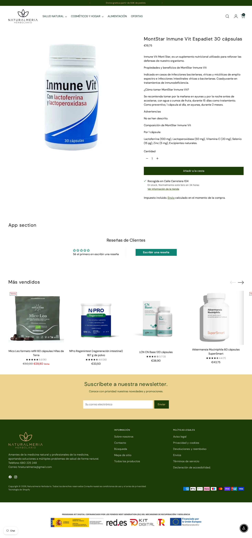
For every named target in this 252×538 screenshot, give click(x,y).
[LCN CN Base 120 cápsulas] (156, 319)
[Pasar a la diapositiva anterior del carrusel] (233, 282)
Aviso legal (180, 436)
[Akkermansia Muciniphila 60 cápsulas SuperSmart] (216, 318)
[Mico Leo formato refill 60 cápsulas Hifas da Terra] (36, 318)
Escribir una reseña (156, 252)
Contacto (120, 443)
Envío (171, 198)
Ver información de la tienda (163, 188)
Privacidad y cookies (186, 443)
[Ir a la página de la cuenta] (234, 16)
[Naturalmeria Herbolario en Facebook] (10, 477)
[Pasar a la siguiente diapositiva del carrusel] (241, 282)
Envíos (177, 455)
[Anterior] (90, 3)
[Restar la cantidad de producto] (147, 158)
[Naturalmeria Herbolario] (23, 16)
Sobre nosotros (123, 436)
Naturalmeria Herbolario (39, 486)
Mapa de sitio (122, 455)
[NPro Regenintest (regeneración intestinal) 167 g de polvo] (96, 318)
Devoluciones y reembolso (190, 449)
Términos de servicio (186, 461)
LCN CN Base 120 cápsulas (156, 352)
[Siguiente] (162, 3)
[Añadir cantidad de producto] (157, 158)
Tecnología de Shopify (19, 489)
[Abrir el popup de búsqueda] (227, 16)
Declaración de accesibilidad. (192, 467)
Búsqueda (120, 449)
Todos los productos (127, 461)
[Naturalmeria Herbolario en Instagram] (16, 477)
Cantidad (150, 151)
